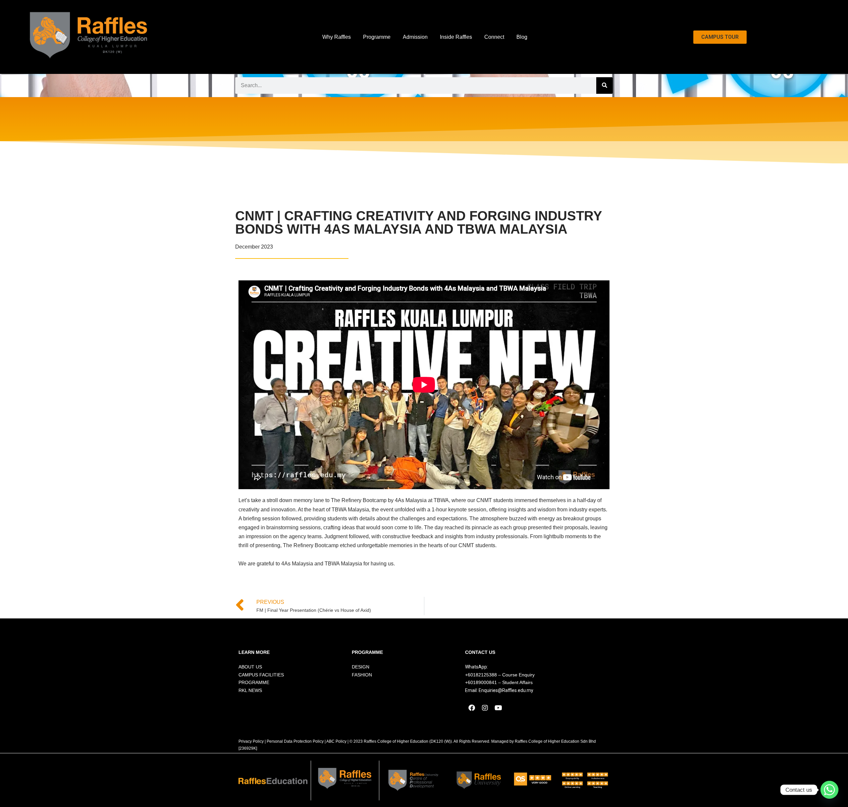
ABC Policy (336, 741)
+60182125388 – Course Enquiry (500, 674)
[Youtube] (498, 708)
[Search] (604, 85)
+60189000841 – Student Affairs (499, 682)
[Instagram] (485, 708)
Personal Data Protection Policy (295, 741)
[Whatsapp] (829, 790)
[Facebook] (471, 708)
